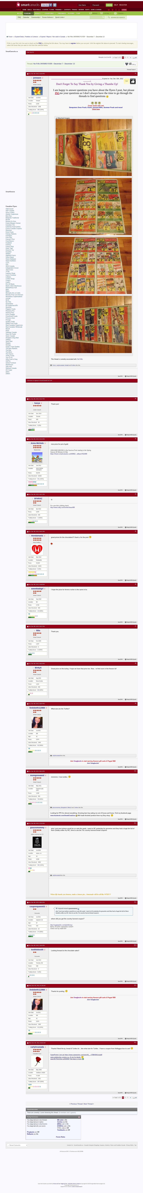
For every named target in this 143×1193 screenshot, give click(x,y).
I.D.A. (7, 262)
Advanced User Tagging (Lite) (60, 1183)
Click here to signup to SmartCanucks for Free (39, 380)
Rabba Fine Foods (12, 323)
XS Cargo (9, 370)
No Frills (80, 359)
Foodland (9, 243)
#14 (135, 985)
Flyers (51, 9)
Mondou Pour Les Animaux (14, 295)
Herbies (8, 253)
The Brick (9, 352)
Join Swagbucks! (93, 763)
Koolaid (67, 365)
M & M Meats (10, 284)
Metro (7, 291)
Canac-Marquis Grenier (13, 223)
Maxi (7, 289)
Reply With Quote (131, 376)
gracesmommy (56, 807)
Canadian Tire (10, 225)
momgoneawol (37, 775)
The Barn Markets (11, 348)
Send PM (120, 376)
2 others (76, 807)
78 (38, 799)
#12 (135, 902)
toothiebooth (37, 950)
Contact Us (70, 1145)
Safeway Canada (11, 332)
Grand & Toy (10, 250)
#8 (135, 663)
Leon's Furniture (11, 275)
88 (38, 690)
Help (116, 5)
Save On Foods (11, 334)
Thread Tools (131, 69)
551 (38, 479)
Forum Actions (47, 17)
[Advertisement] (68, 389)
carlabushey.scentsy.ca (61, 1057)
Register (123, 5)
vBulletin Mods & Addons (74, 1183)
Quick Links (59, 17)
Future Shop (10, 246)
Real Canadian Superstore (14, 325)
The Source (9, 354)
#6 (135, 584)
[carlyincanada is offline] (37, 1061)
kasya (37, 403)
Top (78, 13)
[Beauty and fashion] (113, 10)
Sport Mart (9, 341)
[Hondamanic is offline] (37, 549)
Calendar (26, 17)
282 (38, 109)
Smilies (59, 1122)
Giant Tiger (9, 248)
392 (38, 865)
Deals (29, 9)
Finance (74, 9)
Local (107, 13)
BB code (60, 1120)
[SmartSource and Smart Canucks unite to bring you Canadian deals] (15, 196)
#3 (135, 438)
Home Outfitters (11, 261)
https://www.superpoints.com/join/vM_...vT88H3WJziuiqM (83, 1055)
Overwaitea (9, 304)
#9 (135, 703)
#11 (135, 823)
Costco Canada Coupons (14, 228)
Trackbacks (61, 1130)
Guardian (9, 252)
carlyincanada (60, 365)
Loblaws (8, 277)
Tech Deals (37, 9)
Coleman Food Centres (13, 227)
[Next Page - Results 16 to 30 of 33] (130, 57)
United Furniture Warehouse (11, 363)
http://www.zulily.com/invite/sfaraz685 (62, 507)
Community (35, 17)
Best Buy (9, 216)
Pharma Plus (10, 312)
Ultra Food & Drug (11, 359)
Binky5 (38, 668)
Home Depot (10, 257)
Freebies (59, 9)
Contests (67, 9)
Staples (8, 343)
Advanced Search (118, 17)
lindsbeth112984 (37, 708)
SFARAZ (38, 498)
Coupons (45, 9)
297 (38, 1081)
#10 (135, 771)
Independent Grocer (12, 268)
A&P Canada (10, 210)
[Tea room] (109, 10)
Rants (87, 9)
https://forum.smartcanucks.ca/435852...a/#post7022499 (68, 454)
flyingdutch (64, 807)
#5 (135, 531)
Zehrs (7, 372)
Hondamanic (37, 536)
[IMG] (59, 1124)
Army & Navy (10, 212)
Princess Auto (10, 318)
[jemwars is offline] (37, 91)
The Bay (8, 350)
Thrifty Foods (10, 355)
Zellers (8, 373)
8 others (73, 365)
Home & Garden (96, 9)
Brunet (8, 219)
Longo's (8, 280)
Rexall (8, 329)
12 (38, 611)
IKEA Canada (10, 266)
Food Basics (10, 241)
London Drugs (10, 279)
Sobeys (8, 339)
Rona (7, 330)
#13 (135, 945)
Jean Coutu (9, 270)
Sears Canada (10, 336)
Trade (122, 13)
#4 (135, 494)
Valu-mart (9, 366)
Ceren (54, 365)
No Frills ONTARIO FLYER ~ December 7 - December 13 (54, 64)
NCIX (7, 300)
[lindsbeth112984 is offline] (37, 722)
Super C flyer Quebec (13, 347)
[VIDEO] (60, 1126)
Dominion (9, 230)
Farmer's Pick (10, 239)
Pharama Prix (10, 311)
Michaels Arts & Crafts (13, 293)
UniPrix (8, 361)
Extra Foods (10, 232)
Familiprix (9, 236)
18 (131, 64)
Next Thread (88, 1104)
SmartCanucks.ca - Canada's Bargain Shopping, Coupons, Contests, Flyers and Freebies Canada (99, 1145)
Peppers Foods (11, 309)
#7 (135, 626)
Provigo (8, 320)
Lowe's (8, 282)
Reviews (81, 9)
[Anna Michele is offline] (37, 458)
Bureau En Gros (11, 221)
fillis (38, 630)
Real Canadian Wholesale (14, 327)
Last (134, 58)
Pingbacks (30, 1132)
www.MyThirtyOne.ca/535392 (59, 1059)
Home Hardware (11, 259)
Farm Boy (9, 237)
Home (24, 9)
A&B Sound (9, 209)
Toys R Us (9, 357)
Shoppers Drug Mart (12, 338)
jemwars (37, 78)
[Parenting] (119, 10)
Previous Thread (76, 1104)
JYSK (7, 271)
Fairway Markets (11, 234)
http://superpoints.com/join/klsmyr (61, 925)
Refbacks (30, 1134)
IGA (7, 264)
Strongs (8, 345)
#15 (135, 1042)
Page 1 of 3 (117, 57)
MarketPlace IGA (11, 288)
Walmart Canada (11, 368)
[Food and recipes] (116, 10)
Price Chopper (10, 314)
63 (38, 745)
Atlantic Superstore (12, 214)
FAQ (19, 17)
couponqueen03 (37, 906)
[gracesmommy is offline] (37, 842)
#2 (135, 398)
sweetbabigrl (37, 589)
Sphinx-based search (77, 1186)
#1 (135, 73)
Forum (28, 13)
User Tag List (30, 52)
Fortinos (8, 244)
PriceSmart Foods (11, 316)
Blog (19, 13)
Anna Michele (37, 443)
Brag (95, 13)
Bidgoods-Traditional (12, 218)
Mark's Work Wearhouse (13, 286)
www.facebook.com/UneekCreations (62, 815)
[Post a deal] (124, 10)
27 (38, 931)
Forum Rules (60, 1137)
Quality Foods (10, 321)
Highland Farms (11, 255)
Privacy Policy (130, 1145)
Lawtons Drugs (10, 273)
